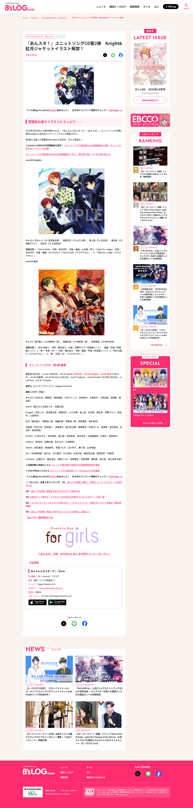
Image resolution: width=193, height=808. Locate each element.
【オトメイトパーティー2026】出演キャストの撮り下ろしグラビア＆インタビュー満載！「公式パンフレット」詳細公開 (49, 737)
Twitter (53, 110)
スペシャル (34, 18)
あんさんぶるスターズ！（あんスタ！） (55, 18)
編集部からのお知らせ (96, 777)
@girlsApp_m (115, 110)
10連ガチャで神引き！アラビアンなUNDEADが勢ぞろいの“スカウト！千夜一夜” (67, 496)
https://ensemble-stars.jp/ (51, 588)
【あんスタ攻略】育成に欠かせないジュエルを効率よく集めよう (59, 511)
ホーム (25, 18)
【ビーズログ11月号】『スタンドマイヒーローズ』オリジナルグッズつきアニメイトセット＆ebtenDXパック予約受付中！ (49, 691)
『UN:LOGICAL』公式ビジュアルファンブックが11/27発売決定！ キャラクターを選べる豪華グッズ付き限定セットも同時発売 (99, 691)
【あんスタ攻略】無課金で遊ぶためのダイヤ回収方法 (54, 491)
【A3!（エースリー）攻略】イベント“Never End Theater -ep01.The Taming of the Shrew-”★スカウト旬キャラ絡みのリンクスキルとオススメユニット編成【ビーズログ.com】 (153, 214)
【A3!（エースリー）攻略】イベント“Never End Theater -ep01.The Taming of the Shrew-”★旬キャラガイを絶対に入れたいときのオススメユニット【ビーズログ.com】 (98, 738)
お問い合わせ (50, 790)
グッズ (146, 6)
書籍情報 (134, 6)
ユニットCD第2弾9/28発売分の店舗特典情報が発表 (75, 464)
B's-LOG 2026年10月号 (150, 89)
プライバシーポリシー (69, 790)
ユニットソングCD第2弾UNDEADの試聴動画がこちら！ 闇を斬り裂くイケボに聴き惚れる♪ (68, 154)
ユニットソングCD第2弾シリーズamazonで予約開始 (75, 470)
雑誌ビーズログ (117, 6)
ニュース (101, 6)
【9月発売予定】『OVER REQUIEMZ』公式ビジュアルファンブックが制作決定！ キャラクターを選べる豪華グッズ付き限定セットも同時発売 (153, 294)
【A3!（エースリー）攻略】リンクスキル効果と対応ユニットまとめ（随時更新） (153, 174)
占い (156, 6)
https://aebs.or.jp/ (121, 794)
